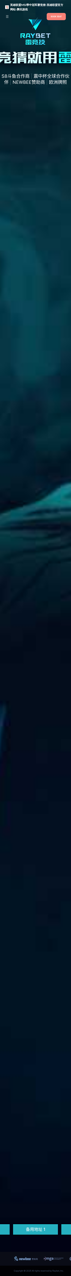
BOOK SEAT (56, 16)
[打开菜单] (7, 16)
